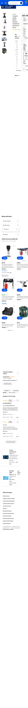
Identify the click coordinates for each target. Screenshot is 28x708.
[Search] (21, 3)
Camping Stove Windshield (8, 500)
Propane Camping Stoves (8, 518)
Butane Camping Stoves (8, 520)
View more (10, 330)
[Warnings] (18, 234)
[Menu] (2, 3)
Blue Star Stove (6, 495)
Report (17, 417)
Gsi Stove (5, 508)
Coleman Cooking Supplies (9, 498)
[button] (16, 36)
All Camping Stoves (7, 515)
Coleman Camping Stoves (8, 503)
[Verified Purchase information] (14, 400)
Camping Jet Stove (7, 505)
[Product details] (18, 221)
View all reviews (7, 383)
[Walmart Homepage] (6, 3)
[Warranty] (17, 229)
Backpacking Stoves (7, 510)
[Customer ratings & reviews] (18, 372)
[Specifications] (18, 225)
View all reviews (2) (11, 441)
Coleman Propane (7, 523)
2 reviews (9, 378)
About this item (7, 216)
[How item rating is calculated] (16, 380)
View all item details (20, 70)
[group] (18, 30)
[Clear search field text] (19, 3)
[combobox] (15, 3)
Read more (5, 412)
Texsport (14, 14)
